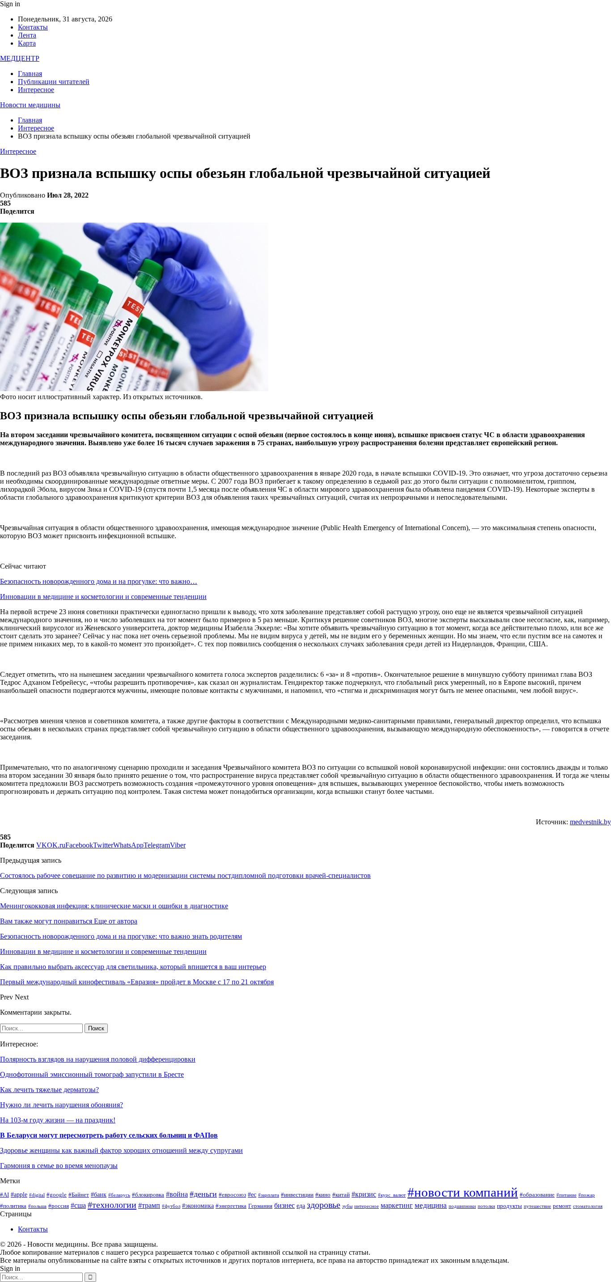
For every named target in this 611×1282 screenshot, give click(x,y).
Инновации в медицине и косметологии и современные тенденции (103, 596)
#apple (19, 1194)
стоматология (588, 1206)
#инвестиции (297, 1195)
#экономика (198, 1205)
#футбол (171, 1206)
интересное (366, 1206)
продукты (509, 1206)
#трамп (149, 1205)
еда (301, 1205)
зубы (347, 1206)
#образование (537, 1195)
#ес (252, 1194)
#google (57, 1195)
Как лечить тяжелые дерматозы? (49, 1089)
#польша (37, 1206)
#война (177, 1194)
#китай (341, 1195)
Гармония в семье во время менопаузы (59, 1165)
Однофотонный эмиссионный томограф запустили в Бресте (92, 1074)
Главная (30, 73)
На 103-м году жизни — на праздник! (57, 1120)
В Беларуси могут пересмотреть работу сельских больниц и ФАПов (109, 1135)
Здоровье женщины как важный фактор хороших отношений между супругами (121, 1150)
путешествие (537, 1206)
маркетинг (397, 1205)
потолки (486, 1206)
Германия (260, 1206)
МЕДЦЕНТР (19, 58)
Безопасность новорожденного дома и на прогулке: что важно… (98, 581)
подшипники (462, 1206)
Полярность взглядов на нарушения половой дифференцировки (97, 1059)
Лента (27, 35)
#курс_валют (392, 1195)
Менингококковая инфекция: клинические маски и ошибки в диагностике (114, 906)
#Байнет (78, 1195)
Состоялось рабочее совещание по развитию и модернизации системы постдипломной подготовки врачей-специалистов (185, 875)
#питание (566, 1195)
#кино (323, 1195)
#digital (37, 1195)
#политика (13, 1206)
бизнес (284, 1205)
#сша (78, 1205)
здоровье (323, 1205)
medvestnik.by (590, 822)
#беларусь (119, 1195)
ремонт (562, 1206)
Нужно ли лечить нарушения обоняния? (61, 1105)
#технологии (112, 1205)
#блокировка (148, 1195)
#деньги (203, 1193)
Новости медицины (30, 105)
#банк (98, 1194)
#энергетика (231, 1206)
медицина (431, 1205)
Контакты (33, 27)
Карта (27, 43)
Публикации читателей (53, 81)
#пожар (586, 1195)
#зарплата (268, 1195)
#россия (58, 1206)
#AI (4, 1195)
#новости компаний (462, 1192)
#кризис (364, 1194)
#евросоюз (232, 1195)
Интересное (36, 89)
